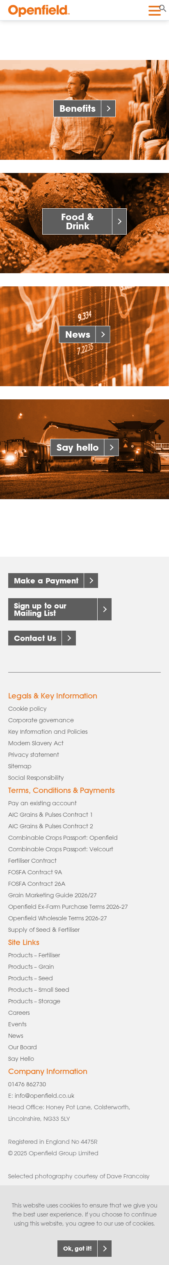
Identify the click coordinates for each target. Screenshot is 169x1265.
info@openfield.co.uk (44, 1095)
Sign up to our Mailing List (40, 609)
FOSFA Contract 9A (35, 872)
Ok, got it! (77, 1248)
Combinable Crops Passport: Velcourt (60, 849)
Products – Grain (31, 966)
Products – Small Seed (38, 989)
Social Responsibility (36, 777)
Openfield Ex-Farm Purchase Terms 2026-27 (68, 906)
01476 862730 (27, 1084)
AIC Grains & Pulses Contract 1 (50, 814)
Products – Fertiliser (34, 955)
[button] (163, 7)
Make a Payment (46, 580)
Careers (19, 1012)
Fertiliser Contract (32, 860)
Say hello (78, 447)
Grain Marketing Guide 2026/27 (52, 895)
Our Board (22, 1047)
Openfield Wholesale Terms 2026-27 (57, 918)
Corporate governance (41, 720)
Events (17, 1024)
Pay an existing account (42, 803)
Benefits (77, 108)
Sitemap (20, 766)
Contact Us (35, 638)
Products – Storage (34, 1001)
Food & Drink (77, 221)
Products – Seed (30, 978)
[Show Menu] (154, 9)
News (77, 334)
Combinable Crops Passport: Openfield (63, 837)
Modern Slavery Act (36, 743)
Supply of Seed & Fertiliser (44, 929)
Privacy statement (33, 754)
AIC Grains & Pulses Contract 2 (50, 826)
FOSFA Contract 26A (36, 883)
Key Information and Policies (47, 731)
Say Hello (21, 1058)
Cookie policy (27, 708)
